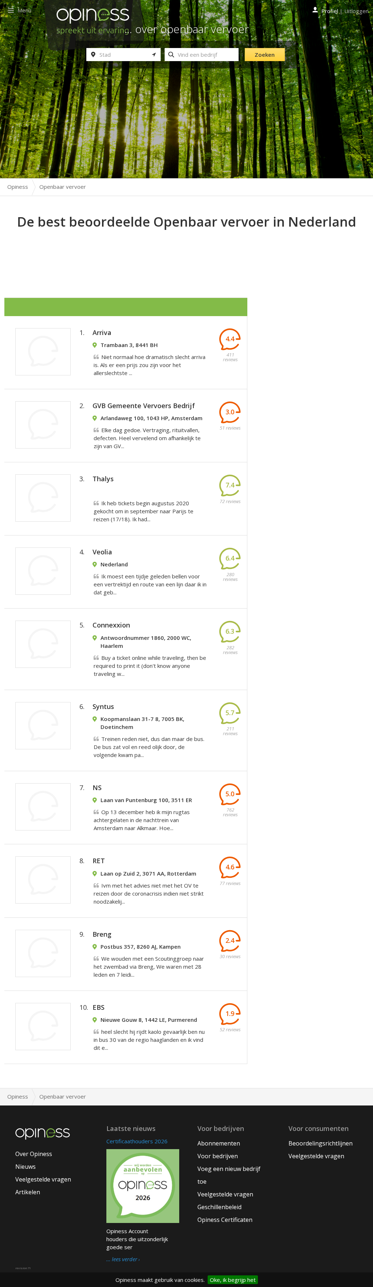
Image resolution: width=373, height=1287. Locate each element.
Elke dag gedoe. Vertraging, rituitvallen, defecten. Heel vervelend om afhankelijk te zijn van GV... (147, 438)
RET (99, 860)
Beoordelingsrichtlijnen (320, 1143)
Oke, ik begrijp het (233, 1279)
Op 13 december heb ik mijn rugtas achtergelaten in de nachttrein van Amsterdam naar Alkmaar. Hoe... (142, 820)
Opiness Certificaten (224, 1220)
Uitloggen (356, 11)
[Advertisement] (186, 251)
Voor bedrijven (217, 1156)
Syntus (103, 706)
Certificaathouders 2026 (137, 1141)
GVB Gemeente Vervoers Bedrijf (144, 405)
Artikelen (27, 1192)
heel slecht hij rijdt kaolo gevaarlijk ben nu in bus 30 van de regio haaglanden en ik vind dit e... (149, 1039)
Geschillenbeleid (219, 1207)
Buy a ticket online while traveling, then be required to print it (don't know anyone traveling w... (150, 665)
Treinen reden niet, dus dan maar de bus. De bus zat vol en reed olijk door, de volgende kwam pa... (149, 746)
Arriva (102, 332)
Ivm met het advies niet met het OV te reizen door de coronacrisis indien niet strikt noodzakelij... (149, 893)
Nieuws (25, 1167)
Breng (102, 934)
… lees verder (121, 1259)
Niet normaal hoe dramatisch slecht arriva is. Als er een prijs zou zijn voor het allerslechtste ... (149, 364)
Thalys (103, 478)
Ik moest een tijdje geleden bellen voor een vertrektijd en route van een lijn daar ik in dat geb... (150, 584)
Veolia (102, 551)
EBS (99, 1007)
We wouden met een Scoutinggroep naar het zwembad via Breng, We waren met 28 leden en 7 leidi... (149, 966)
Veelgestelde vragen (43, 1179)
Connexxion (111, 625)
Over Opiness (33, 1154)
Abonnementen (218, 1143)
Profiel (329, 11)
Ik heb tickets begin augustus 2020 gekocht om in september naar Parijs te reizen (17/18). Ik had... (143, 511)
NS (97, 787)
